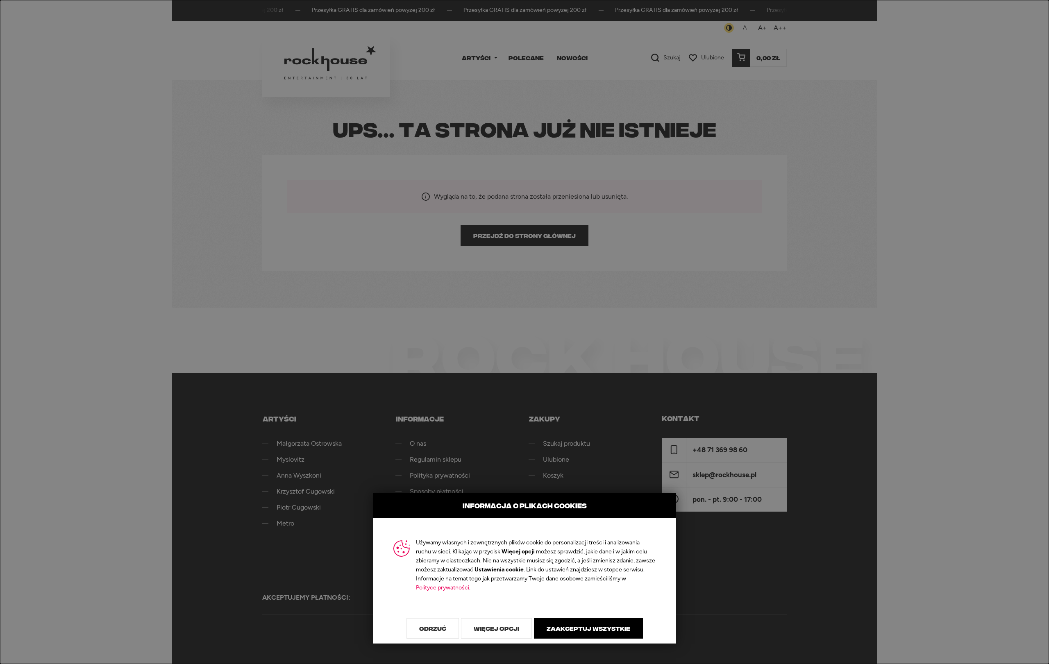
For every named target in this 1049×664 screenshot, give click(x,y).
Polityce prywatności (442, 588)
